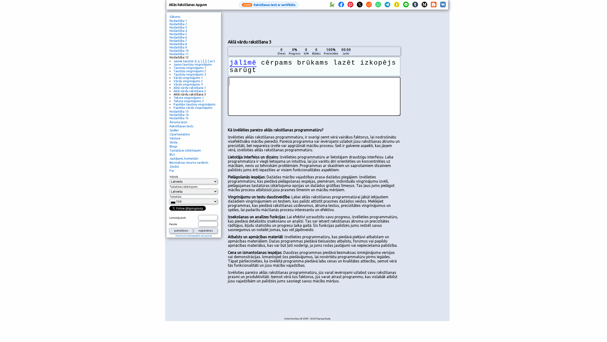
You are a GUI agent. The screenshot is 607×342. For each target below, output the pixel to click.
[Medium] (424, 5)
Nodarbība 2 (178, 24)
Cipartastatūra (180, 134)
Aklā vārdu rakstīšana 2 (190, 91)
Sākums (175, 16)
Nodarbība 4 (178, 30)
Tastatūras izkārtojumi (185, 150)
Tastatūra (175, 196)
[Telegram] (387, 5)
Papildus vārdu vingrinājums (193, 107)
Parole (173, 224)
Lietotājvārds (177, 217)
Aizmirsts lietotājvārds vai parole (193, 235)
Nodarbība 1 (178, 20)
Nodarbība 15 (179, 118)
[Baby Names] (332, 5)
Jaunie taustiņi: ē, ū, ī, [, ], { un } (194, 61)
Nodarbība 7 (178, 40)
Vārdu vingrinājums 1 (188, 77)
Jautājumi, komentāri (184, 158)
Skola (173, 142)
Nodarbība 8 (178, 44)
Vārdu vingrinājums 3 (188, 84)
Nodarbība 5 (178, 34)
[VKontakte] (443, 5)
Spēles (174, 130)
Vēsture (175, 138)
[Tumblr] (415, 5)
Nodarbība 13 (179, 111)
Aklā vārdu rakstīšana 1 (190, 87)
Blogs (173, 146)
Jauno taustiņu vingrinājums (193, 64)
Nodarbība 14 (179, 114)
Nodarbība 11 (179, 54)
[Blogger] (434, 5)
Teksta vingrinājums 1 (189, 97)
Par (172, 170)
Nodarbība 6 (178, 37)
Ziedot (174, 166)
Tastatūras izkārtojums (184, 186)
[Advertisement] (314, 24)
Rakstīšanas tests (181, 126)
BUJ (172, 154)
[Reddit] (369, 5)
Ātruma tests (179, 122)
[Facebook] (341, 5)
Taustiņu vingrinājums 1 (190, 67)
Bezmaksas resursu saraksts (189, 162)
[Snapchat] (397, 5)
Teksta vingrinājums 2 (189, 101)
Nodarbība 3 (178, 27)
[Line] (406, 5)
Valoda (174, 176)
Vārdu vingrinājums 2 (188, 81)
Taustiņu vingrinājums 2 (190, 71)
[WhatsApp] (378, 5)
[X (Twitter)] (360, 5)
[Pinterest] (350, 5)
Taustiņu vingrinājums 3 (190, 74)
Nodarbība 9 (178, 47)
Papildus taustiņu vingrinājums (195, 104)
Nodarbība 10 (179, 50)
